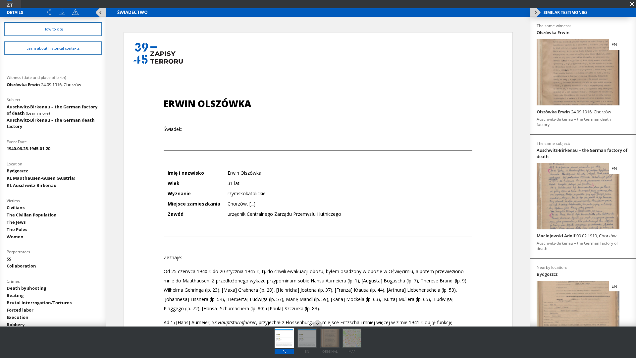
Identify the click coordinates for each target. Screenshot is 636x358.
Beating (15, 295)
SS (9, 259)
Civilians (16, 207)
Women (15, 237)
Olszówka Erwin (44, 85)
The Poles (17, 229)
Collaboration (21, 266)
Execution (17, 317)
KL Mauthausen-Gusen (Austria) (41, 178)
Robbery (16, 325)
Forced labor (20, 310)
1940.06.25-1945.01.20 (28, 148)
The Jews (16, 222)
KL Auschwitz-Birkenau (32, 185)
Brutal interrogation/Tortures (39, 303)
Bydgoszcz (17, 171)
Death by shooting (26, 288)
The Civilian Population (32, 215)
